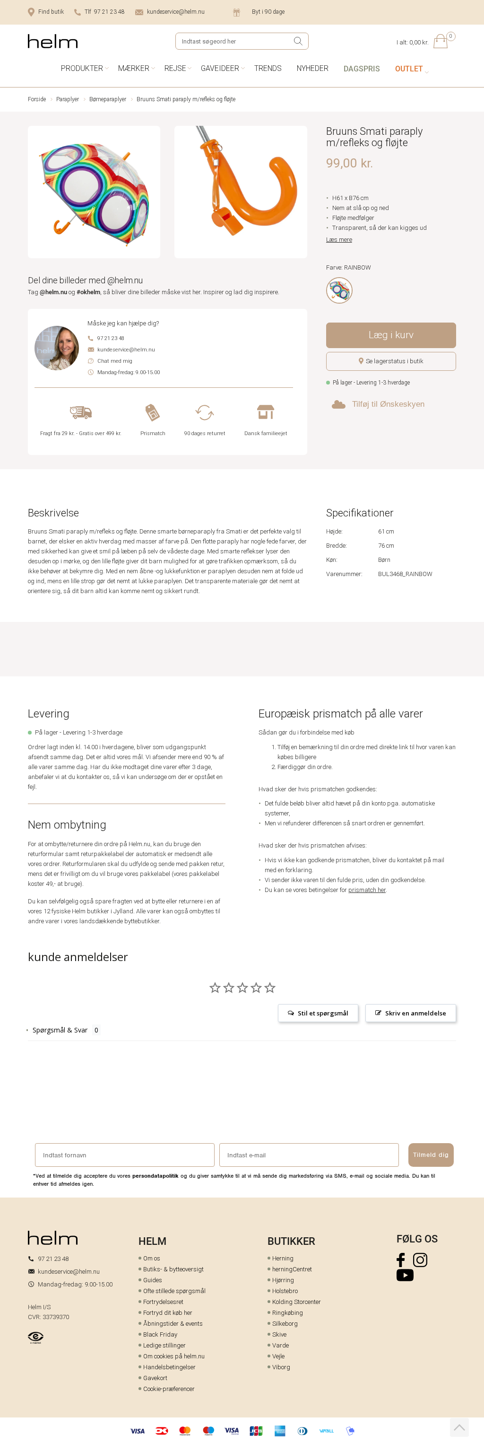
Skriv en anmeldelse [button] (415, 1013)
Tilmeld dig (431, 1155)
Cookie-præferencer (169, 1388)
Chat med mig (114, 361)
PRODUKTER (82, 68)
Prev (34, 194)
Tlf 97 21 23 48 (105, 12)
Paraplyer (67, 99)
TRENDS (268, 68)
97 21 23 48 (110, 338)
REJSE (175, 68)
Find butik (51, 12)
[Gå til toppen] (459, 1427)
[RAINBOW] (339, 290)
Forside (37, 99)
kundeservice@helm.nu (176, 12)
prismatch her (367, 889)
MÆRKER (133, 68)
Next (301, 194)
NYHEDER (312, 68)
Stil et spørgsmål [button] (323, 1013)
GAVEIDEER (220, 68)
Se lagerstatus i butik (395, 361)
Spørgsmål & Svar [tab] (60, 1029)
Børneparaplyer (107, 99)
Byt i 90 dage (268, 12)
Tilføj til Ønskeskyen (388, 404)
